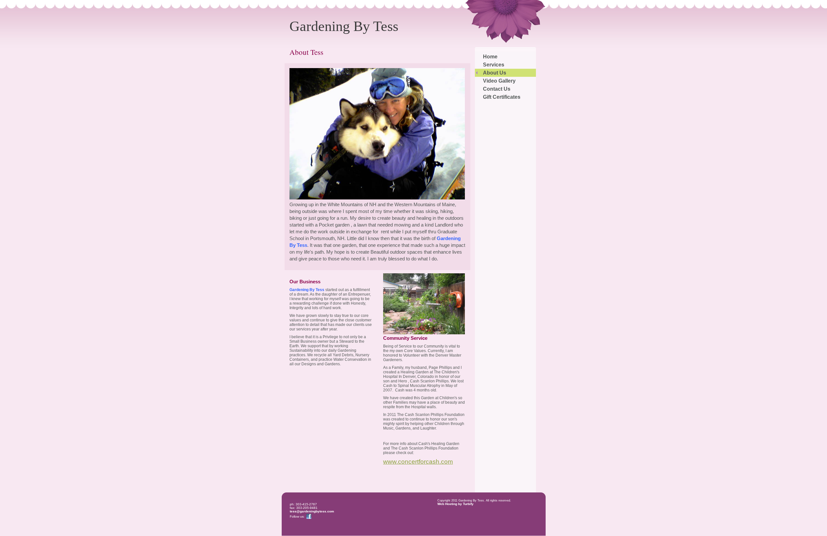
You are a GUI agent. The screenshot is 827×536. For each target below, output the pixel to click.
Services (493, 64)
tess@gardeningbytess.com (312, 511)
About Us (494, 73)
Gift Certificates (501, 97)
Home (490, 56)
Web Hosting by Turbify (455, 504)
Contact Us (496, 89)
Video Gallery (499, 81)
